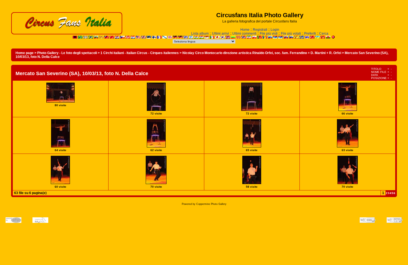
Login (275, 30)
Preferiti (310, 33)
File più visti (269, 33)
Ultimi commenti (244, 33)
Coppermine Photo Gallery (211, 204)
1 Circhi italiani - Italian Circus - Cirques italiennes (139, 53)
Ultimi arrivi (220, 33)
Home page (25, 53)
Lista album (200, 33)
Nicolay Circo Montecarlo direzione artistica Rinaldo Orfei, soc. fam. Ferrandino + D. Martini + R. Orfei (261, 53)
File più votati (291, 33)
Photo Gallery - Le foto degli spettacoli (67, 53)
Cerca (323, 33)
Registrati (260, 30)
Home (245, 30)
